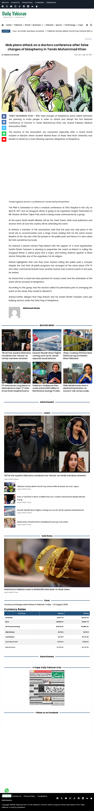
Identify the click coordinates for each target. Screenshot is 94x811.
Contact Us (15, 2)
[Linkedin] (28, 6)
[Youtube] (11, 6)
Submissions (51, 2)
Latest (9, 25)
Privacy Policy (27, 2)
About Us (5, 2)
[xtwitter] (7, 6)
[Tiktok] (20, 6)
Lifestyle (49, 25)
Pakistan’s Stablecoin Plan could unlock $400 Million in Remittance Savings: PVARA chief (46, 389)
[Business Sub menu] (42, 25)
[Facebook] (3, 6)
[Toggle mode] (87, 25)
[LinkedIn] (4, 122)
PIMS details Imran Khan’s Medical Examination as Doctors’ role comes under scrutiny (76, 389)
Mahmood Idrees (11, 55)
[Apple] (37, 6)
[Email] (4, 139)
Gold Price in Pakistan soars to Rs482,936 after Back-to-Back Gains (37, 589)
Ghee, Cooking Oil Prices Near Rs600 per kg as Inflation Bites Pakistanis (77, 356)
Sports (59, 25)
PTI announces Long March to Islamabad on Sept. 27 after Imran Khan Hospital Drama (16, 388)
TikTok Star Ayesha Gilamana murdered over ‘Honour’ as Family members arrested (16, 356)
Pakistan (18, 25)
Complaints (39, 2)
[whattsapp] (7, 790)
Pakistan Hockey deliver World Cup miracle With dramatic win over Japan (60, 31)
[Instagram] (15, 6)
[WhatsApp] (4, 133)
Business (37, 25)
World (27, 25)
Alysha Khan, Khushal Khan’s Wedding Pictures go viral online (42, 522)
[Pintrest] (24, 6)
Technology (69, 25)
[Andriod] (32, 6)
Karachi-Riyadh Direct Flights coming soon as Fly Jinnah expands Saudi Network (47, 356)
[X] (4, 128)
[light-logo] (14, 15)
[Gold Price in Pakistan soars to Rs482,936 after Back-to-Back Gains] (47, 563)
